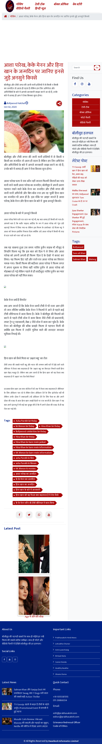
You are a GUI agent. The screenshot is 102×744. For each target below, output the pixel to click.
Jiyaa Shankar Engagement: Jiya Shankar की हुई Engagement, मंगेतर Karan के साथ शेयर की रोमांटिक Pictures (80, 221)
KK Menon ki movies (26, 469)
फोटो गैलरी (85, 118)
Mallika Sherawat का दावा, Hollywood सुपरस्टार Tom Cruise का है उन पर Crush (80, 198)
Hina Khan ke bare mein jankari (31, 442)
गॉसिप (19, 4)
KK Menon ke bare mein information (34, 453)
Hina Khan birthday (50, 426)
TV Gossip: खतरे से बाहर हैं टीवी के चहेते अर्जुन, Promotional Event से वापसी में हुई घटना (31, 708)
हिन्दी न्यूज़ (40, 8)
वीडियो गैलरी (23, 8)
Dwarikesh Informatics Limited (63, 741)
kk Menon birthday (25, 426)
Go (97, 67)
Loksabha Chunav (62, 643)
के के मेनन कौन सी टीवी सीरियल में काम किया (35, 503)
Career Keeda (61, 662)
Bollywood (78, 247)
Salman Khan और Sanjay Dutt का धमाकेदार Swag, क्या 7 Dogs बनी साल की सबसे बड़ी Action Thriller (31, 693)
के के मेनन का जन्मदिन (25, 479)
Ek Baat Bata (60, 656)
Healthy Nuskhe (61, 668)
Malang (92, 259)
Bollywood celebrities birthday (31, 432)
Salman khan (79, 259)
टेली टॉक (39, 4)
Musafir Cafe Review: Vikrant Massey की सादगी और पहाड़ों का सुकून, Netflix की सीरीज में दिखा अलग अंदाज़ (31, 722)
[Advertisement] (51, 42)
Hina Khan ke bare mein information (33, 447)
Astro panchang (62, 650)
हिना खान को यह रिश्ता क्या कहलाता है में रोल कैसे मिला (37, 495)
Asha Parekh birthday (26, 421)
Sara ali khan (79, 253)
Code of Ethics (60, 726)
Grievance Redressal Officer (66, 723)
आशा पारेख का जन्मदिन (26, 474)
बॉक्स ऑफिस (61, 4)
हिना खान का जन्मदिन (25, 485)
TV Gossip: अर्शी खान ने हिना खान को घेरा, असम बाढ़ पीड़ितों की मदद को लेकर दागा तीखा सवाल (80, 176)
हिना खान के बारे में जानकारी (28, 490)
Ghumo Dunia (61, 674)
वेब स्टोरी (77, 4)
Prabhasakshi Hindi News (65, 637)
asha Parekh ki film (25, 458)
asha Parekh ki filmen (26, 463)
